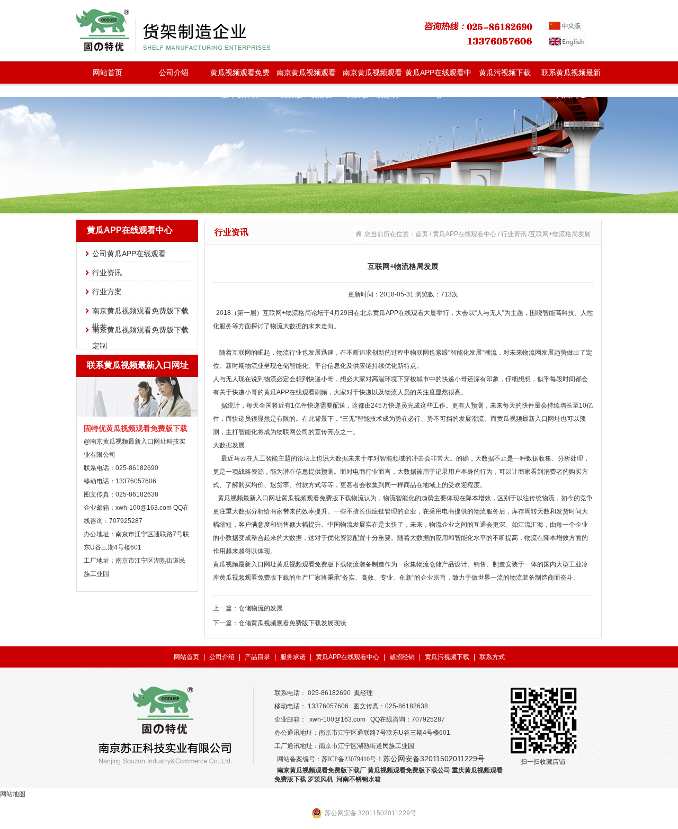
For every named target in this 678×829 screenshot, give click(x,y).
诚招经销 (402, 657)
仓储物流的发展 (260, 608)
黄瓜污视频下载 (505, 72)
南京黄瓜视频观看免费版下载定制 (372, 76)
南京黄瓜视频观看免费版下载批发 (306, 76)
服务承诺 (293, 657)
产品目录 (257, 657)
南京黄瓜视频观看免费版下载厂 (321, 770)
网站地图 (12, 794)
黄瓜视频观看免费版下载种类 (240, 76)
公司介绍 (174, 72)
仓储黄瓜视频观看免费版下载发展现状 (292, 623)
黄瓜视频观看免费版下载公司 (409, 770)
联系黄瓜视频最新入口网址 (571, 76)
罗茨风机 (320, 779)
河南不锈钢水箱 (358, 779)
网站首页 (107, 72)
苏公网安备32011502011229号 (434, 758)
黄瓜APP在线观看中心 (438, 76)
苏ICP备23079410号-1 (351, 759)
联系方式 (492, 657)
